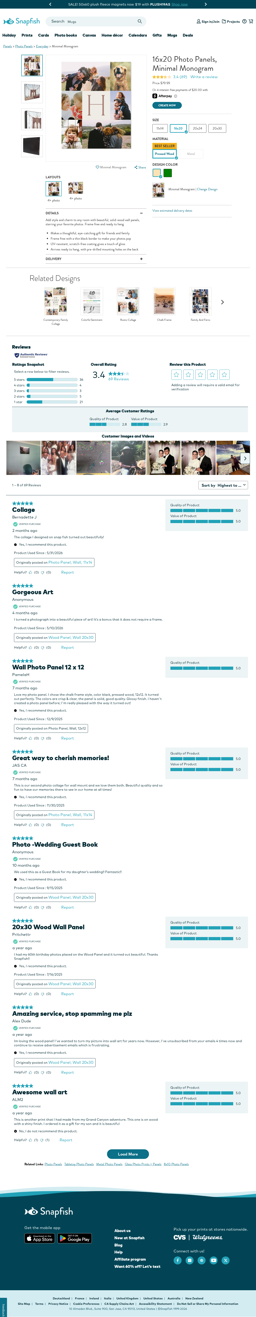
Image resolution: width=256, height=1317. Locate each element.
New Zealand (194, 1298)
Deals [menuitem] (188, 35)
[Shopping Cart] (250, 22)
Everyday (42, 46)
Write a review (204, 76)
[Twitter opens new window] (228, 1258)
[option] (32, 65)
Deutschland (62, 1298)
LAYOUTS (53, 177)
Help (118, 1252)
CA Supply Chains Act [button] (119, 1304)
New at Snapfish (129, 1237)
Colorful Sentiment (91, 320)
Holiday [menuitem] (9, 35)
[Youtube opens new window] (216, 1258)
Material (160, 139)
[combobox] (96, 21)
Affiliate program (130, 1259)
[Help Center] (244, 22)
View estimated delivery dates (172, 210)
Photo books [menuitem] (66, 35)
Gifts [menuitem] (157, 35)
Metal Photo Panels (109, 1164)
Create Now (167, 105)
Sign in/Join (210, 22)
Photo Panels (24, 46)
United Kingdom (127, 1298)
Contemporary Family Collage (55, 322)
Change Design (207, 189)
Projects (233, 22)
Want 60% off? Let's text (137, 1266)
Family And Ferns (200, 320)
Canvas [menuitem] (89, 35)
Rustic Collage (128, 320)
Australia (174, 1298)
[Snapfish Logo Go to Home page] (21, 21)
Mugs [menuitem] (172, 35)
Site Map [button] (24, 1304)
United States (153, 1298)
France (80, 1298)
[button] (97, 167)
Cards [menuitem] (43, 35)
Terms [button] (39, 1304)
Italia (108, 1298)
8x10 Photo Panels (176, 1164)
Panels (7, 46)
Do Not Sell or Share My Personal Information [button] (207, 1304)
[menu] (140, 167)
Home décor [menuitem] (112, 35)
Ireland (94, 1298)
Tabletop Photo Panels (79, 1164)
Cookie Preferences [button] (86, 1304)
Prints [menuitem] (27, 35)
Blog (118, 1245)
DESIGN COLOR (165, 165)
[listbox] (192, 152)
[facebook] (180, 1258)
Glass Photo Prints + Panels (143, 1164)
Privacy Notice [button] (58, 1304)
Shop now (195, 4)
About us (122, 1230)
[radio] (156, 173)
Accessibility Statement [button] (155, 1304)
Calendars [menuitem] (138, 35)
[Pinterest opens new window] (204, 1258)
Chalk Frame (164, 320)
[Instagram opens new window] (192, 1258)
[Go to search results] (139, 21)
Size (155, 120)
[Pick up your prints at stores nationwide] (180, 1237)
